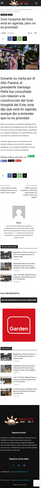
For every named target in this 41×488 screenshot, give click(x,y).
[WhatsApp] (19, 38)
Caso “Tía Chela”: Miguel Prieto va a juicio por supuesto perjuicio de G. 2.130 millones (24, 277)
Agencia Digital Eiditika (23, 480)
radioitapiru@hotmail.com (19, 472)
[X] (14, 38)
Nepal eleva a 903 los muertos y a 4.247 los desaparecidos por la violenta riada (24, 254)
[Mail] (19, 465)
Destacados (9, 9)
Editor (4, 33)
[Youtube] (24, 465)
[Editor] (18, 212)
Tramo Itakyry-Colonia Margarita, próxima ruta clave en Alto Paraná (9, 190)
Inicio (2, 9)
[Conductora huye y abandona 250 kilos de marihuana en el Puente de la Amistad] (6, 392)
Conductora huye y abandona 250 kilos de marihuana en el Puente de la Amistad (25, 391)
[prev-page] (2, 285)
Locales (10, 14)
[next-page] (5, 285)
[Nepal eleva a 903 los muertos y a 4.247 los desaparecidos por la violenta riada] (6, 255)
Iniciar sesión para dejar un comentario (19, 300)
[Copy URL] (25, 38)
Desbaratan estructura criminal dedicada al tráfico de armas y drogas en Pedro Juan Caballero (24, 266)
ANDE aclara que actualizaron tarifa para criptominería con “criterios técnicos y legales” (28, 192)
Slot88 (15, 233)
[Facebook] (9, 38)
